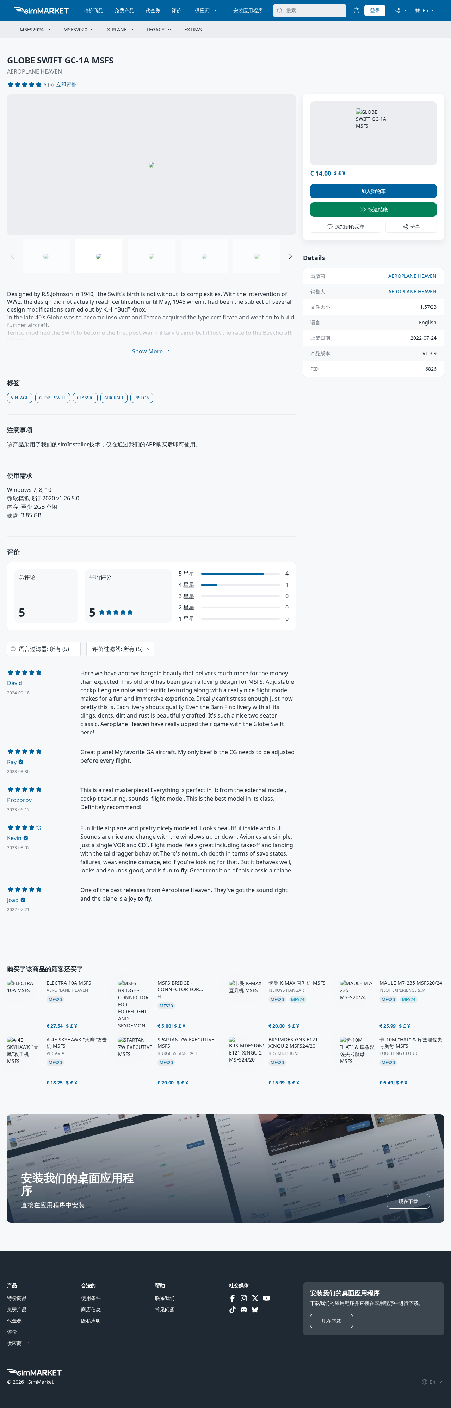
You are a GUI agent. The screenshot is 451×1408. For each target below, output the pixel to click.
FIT (160, 997)
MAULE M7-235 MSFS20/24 (410, 983)
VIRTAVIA (55, 1053)
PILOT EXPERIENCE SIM (402, 990)
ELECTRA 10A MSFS (69, 983)
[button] (66, 84)
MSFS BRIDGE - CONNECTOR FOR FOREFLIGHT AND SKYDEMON (178, 986)
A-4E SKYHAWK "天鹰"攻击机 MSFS (77, 1043)
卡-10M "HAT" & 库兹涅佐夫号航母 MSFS (410, 1043)
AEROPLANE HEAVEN (34, 71)
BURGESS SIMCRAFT (177, 1053)
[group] (151, 164)
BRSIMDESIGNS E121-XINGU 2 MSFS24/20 (294, 1043)
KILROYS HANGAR (286, 990)
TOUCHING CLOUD (398, 1053)
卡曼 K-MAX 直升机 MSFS (297, 983)
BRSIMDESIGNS (284, 1053)
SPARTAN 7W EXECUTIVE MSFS (185, 1043)
